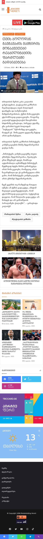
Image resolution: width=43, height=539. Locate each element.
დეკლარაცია (7, 472)
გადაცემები (6, 488)
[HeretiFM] (15, 9)
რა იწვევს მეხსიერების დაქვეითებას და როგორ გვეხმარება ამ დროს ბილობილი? (31, 317)
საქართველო (20, 34)
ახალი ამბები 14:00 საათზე (15, 2)
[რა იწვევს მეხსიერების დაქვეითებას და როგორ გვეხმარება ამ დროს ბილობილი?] (31, 304)
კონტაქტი (5, 501)
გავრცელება (7, 482)
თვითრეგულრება (8, 491)
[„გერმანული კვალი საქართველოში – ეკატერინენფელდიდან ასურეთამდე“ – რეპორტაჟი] (11, 304)
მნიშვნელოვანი (17, 29)
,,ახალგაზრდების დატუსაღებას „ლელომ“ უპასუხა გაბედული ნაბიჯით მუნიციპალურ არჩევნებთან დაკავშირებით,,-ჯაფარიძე (31, 350)
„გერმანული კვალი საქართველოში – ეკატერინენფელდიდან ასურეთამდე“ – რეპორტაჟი (10, 316)
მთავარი (7, 29)
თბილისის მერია (13, 214)
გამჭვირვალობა (8, 478)
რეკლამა (5, 497)
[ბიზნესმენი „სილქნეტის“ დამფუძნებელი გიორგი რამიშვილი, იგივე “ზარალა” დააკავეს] (11, 335)
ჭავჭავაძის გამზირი (22, 219)
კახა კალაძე (32, 214)
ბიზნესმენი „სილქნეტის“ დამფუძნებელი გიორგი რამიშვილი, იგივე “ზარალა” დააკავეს (11, 348)
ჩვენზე (4, 468)
